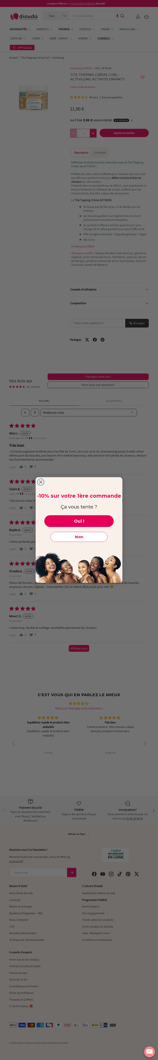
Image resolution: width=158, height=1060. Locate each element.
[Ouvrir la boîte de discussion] (149, 1051)
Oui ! (79, 521)
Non (79, 537)
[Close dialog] (40, 482)
